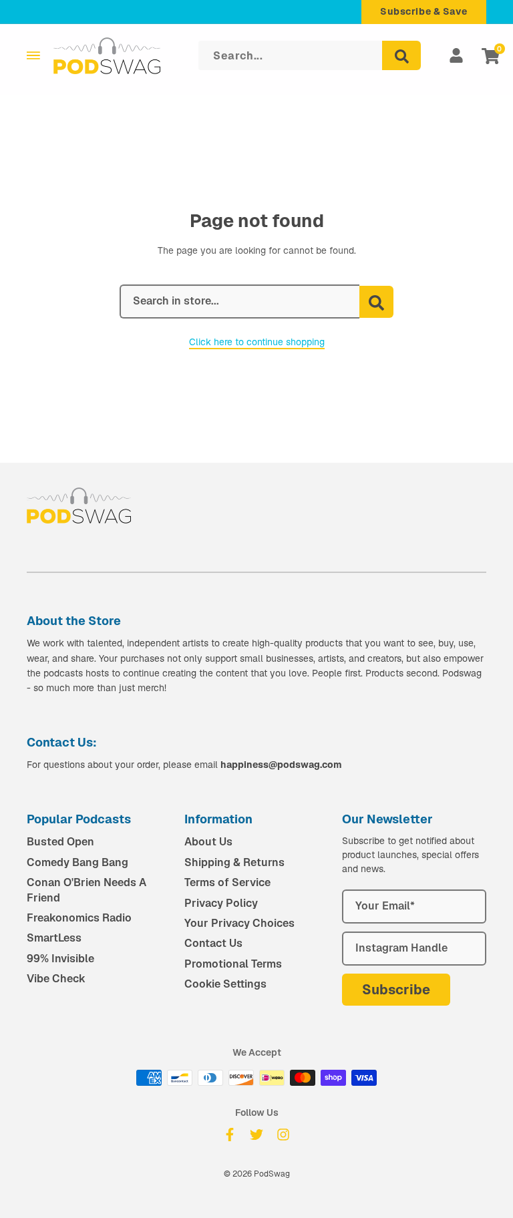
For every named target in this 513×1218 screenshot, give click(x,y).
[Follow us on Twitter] (256, 1135)
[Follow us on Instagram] (283, 1135)
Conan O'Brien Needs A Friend (86, 889)
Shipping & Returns (234, 862)
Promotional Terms (233, 964)
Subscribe (396, 989)
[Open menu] (33, 55)
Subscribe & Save (424, 11)
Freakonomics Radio (79, 918)
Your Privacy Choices (239, 923)
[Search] (401, 55)
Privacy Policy (221, 903)
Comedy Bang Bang (77, 862)
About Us (208, 842)
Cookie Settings (225, 984)
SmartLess (54, 938)
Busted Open (60, 842)
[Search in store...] (376, 302)
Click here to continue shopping (257, 342)
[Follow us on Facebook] (230, 1135)
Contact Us (213, 943)
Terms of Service (227, 882)
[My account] (456, 55)
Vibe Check (56, 979)
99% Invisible (60, 959)
